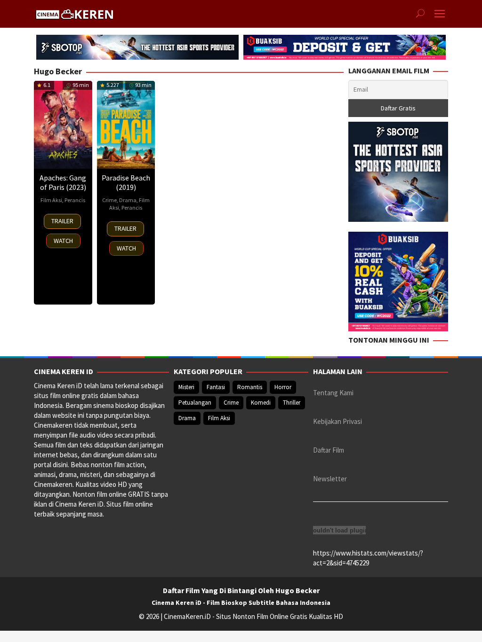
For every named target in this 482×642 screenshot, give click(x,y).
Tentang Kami (333, 392)
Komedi (261, 403)
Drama (128, 200)
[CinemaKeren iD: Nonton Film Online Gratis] (74, 12)
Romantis (249, 387)
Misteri (186, 387)
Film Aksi (51, 200)
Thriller (291, 403)
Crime (109, 200)
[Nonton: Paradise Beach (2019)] (126, 124)
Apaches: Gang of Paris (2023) (63, 182)
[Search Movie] (420, 14)
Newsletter (330, 478)
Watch (63, 240)
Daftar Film (328, 450)
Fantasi (216, 387)
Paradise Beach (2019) (126, 182)
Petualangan (194, 403)
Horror (282, 387)
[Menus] (439, 14)
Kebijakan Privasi (337, 421)
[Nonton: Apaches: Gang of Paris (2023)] (63, 124)
